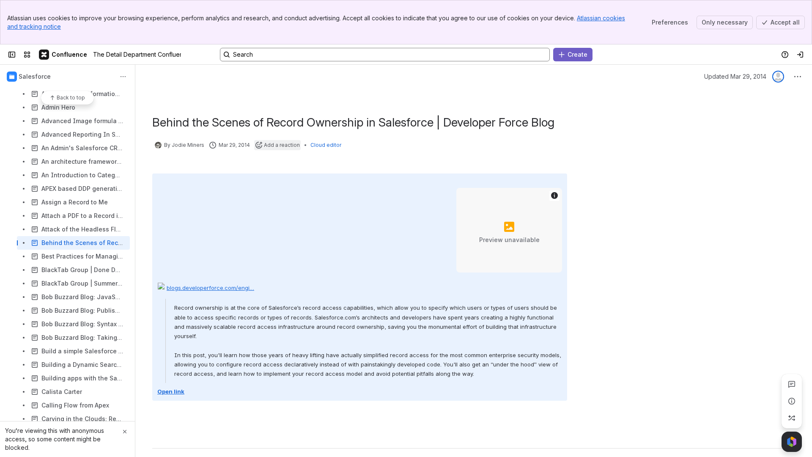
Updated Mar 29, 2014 (735, 76)
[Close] (125, 432)
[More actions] (123, 77)
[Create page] (791, 418)
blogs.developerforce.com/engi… (210, 287)
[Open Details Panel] (791, 401)
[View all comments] (791, 384)
